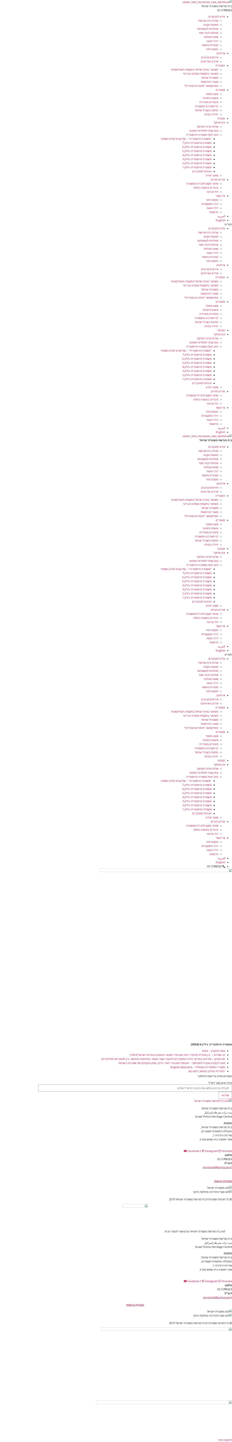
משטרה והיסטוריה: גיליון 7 (197, 143)
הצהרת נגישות (210, 45)
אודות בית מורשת (208, 21)
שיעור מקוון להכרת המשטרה (202, 183)
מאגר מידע (212, 175)
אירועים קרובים (209, 57)
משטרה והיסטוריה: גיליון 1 (197, 167)
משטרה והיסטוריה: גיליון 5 (197, 151)
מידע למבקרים (216, 16)
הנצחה (221, 118)
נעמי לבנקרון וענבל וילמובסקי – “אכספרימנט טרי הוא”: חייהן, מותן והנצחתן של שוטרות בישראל (171, 1063)
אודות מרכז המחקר (207, 126)
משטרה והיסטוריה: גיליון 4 (197, 155)
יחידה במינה (211, 114)
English (220, 220)
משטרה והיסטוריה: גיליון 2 (197, 163)
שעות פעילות (211, 37)
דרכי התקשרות (209, 204)
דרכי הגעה (212, 41)
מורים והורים (218, 179)
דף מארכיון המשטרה (206, 106)
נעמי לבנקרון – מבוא (212, 1051)
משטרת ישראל (209, 78)
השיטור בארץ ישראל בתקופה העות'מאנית (194, 69)
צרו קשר (220, 196)
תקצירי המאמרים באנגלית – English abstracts (197, 1067)
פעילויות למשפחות (207, 29)
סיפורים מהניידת (208, 102)
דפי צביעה (212, 192)
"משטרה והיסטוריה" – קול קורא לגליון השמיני (186, 139)
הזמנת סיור (212, 49)
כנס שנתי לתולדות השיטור (203, 131)
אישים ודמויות (210, 98)
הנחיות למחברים (202, 171)
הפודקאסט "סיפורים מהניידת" (201, 86)
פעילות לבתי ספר (208, 33)
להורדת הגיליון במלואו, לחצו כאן (206, 1071)
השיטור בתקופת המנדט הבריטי (200, 74)
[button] (135, 224)
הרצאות (213, 212)
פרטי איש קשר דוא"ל (220, 1083)
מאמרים (220, 90)
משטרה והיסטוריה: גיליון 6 (197, 147)
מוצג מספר (212, 94)
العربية (221, 216)
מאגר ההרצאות (209, 82)
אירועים (221, 53)
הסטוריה (220, 65)
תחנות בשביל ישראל (206, 110)
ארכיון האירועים (209, 61)
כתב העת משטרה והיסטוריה (202, 135)
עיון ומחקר (219, 122)
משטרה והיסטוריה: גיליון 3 (197, 159)
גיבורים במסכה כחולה (205, 188)
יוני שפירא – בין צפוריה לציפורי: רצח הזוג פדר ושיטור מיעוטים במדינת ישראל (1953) (177, 1055)
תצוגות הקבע (210, 25)
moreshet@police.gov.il (217, 1167)
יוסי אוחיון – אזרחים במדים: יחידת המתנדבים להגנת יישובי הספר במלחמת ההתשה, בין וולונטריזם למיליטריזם (163, 1059)
